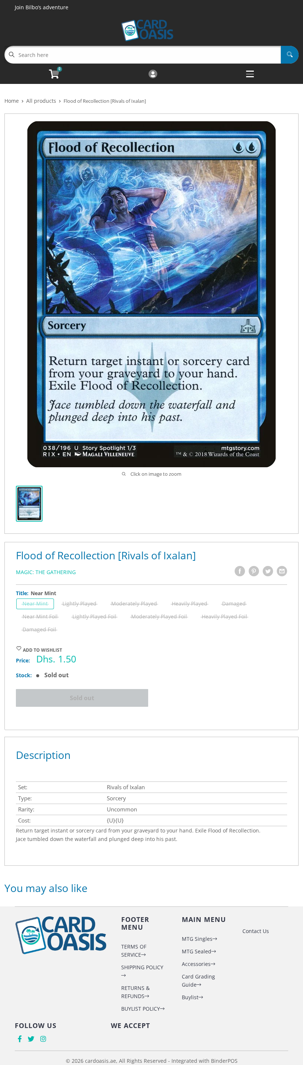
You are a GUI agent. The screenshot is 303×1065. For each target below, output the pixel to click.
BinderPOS (224, 1060)
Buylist (190, 997)
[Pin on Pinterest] (254, 571)
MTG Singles (197, 938)
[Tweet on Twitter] (268, 571)
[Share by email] (282, 571)
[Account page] (153, 74)
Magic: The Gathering (46, 572)
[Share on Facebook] (240, 571)
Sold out (82, 698)
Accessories (196, 963)
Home (11, 100)
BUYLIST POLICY (140, 1008)
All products (41, 100)
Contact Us (255, 931)
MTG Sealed (196, 951)
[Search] (290, 55)
